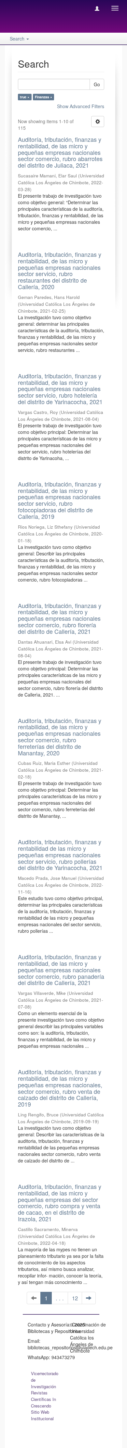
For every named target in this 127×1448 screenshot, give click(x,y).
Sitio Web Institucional (42, 1415)
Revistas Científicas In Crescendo (43, 1399)
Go (97, 84)
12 (75, 1298)
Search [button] (18, 38)
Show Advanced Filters (80, 106)
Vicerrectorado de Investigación (44, 1380)
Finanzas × (43, 96)
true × (24, 96)
